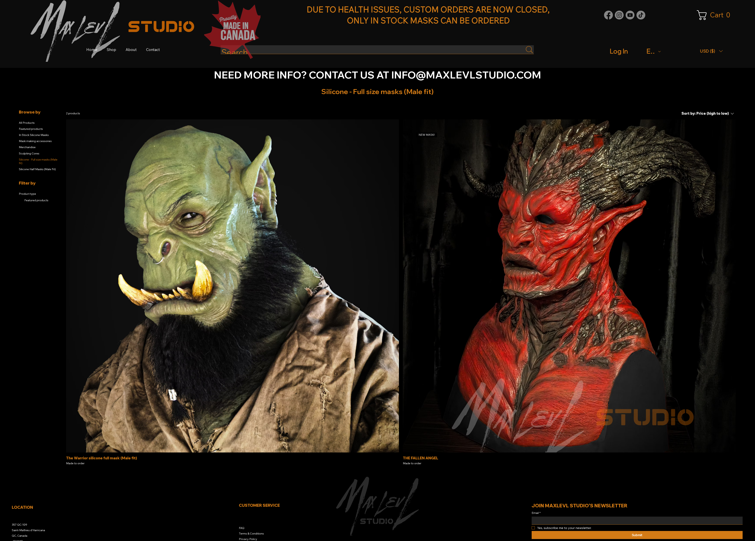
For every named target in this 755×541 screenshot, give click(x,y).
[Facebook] (608, 15)
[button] (715, 15)
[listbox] (711, 51)
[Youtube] (630, 15)
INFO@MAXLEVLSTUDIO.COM (466, 74)
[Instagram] (619, 15)
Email (536, 513)
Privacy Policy (248, 539)
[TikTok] (640, 15)
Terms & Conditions (251, 533)
